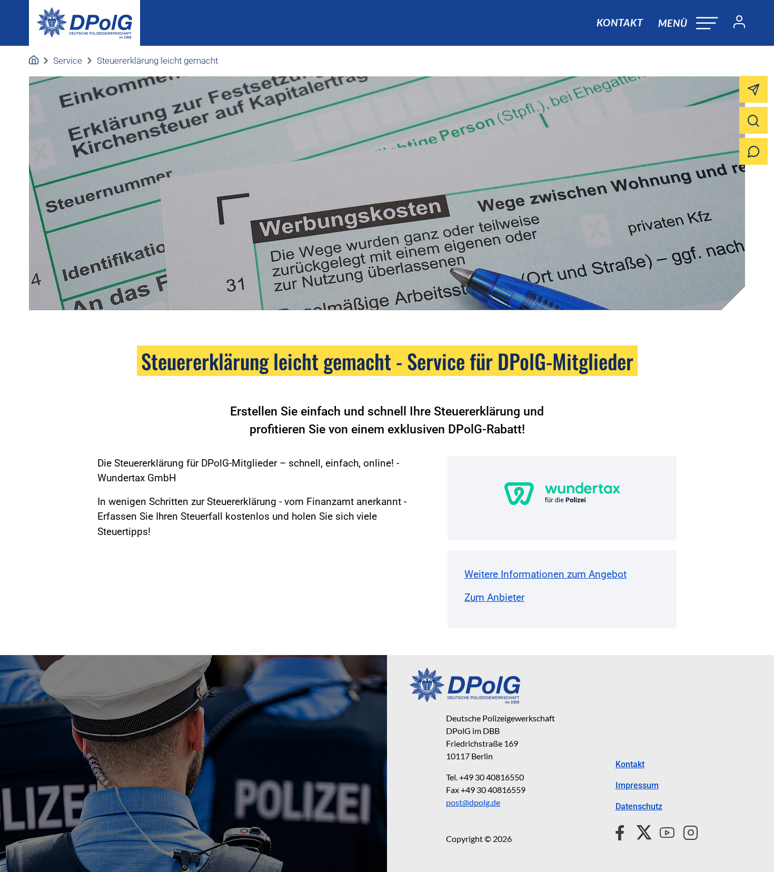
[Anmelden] (735, 23)
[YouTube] (662, 831)
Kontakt (620, 22)
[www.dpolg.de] (33, 60)
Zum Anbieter (494, 597)
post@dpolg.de (473, 802)
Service (67, 60)
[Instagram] (686, 831)
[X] (640, 831)
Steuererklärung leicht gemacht (157, 60)
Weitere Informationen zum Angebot (545, 574)
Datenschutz (639, 806)
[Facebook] (622, 831)
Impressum (637, 785)
